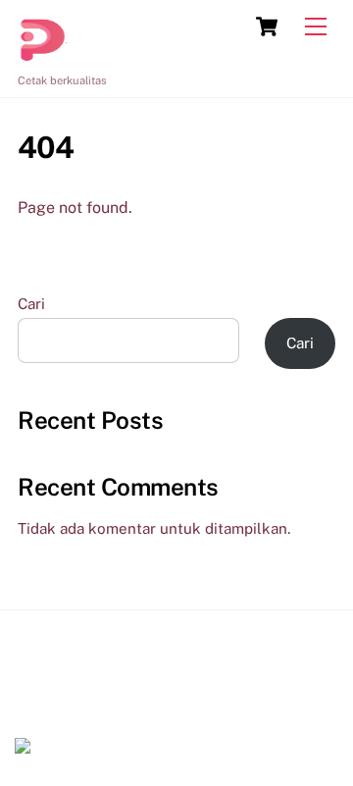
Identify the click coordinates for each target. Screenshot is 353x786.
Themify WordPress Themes (236, 719)
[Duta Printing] (42, 55)
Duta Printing (67, 698)
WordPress (117, 719)
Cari (31, 303)
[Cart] (266, 26)
